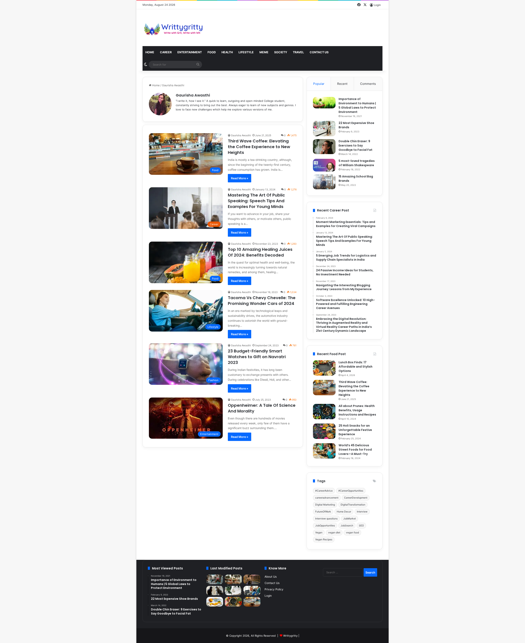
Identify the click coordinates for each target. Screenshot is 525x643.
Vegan (318, 532)
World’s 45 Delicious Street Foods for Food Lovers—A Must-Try (355, 449)
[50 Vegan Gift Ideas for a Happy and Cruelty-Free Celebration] (233, 579)
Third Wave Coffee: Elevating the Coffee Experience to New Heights (259, 146)
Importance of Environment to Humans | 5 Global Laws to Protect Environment (357, 105)
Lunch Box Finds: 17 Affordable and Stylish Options (355, 366)
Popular (318, 84)
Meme (263, 52)
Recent (342, 84)
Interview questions (326, 518)
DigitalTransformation (353, 504)
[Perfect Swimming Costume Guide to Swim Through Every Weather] (251, 579)
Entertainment (189, 52)
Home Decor (344, 511)
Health (227, 52)
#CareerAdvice (324, 490)
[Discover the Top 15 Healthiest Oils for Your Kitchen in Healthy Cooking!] (233, 602)
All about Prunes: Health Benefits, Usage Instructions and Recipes (357, 410)
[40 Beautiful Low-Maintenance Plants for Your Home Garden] (233, 590)
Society (280, 52)
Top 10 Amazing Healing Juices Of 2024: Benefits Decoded (260, 252)
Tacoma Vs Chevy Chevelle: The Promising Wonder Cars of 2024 (262, 300)
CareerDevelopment (355, 497)
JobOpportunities (325, 525)
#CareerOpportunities (350, 490)
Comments (368, 84)
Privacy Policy (274, 589)
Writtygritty (290, 635)
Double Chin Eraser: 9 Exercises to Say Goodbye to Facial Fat (355, 145)
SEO (361, 525)
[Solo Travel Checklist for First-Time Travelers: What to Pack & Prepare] (214, 579)
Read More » (239, 178)
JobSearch (347, 525)
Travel (298, 52)
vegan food (352, 532)
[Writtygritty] (173, 27)
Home (149, 52)
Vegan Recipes (323, 539)
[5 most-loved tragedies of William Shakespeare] (324, 165)
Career (166, 52)
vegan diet (334, 532)
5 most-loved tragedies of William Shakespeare (357, 163)
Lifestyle (246, 52)
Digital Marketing (325, 504)
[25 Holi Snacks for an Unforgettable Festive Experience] (324, 431)
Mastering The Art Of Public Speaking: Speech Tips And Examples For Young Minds (256, 200)
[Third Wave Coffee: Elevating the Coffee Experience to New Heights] (324, 387)
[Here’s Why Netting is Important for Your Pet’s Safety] (214, 590)
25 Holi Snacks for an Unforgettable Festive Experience (355, 430)
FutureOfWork (323, 511)
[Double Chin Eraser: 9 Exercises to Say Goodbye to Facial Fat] (324, 146)
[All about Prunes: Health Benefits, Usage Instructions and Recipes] (324, 411)
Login (268, 595)
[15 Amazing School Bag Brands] (324, 181)
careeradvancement (326, 497)
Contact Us (319, 52)
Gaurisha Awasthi (193, 95)
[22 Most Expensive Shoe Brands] (324, 128)
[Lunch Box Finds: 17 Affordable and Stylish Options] (324, 368)
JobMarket (349, 518)
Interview (362, 511)
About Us (271, 576)
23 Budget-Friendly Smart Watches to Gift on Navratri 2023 (257, 356)
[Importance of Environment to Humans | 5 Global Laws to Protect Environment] (324, 102)
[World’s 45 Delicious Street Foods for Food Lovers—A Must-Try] (324, 451)
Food (212, 52)
